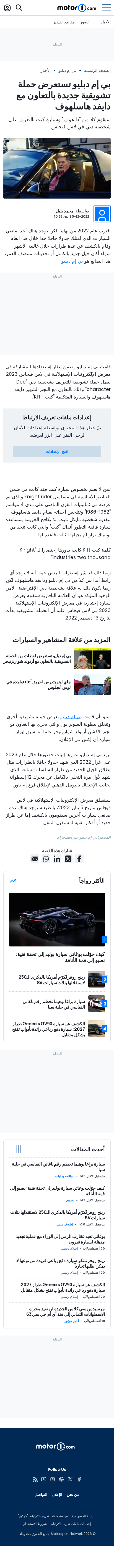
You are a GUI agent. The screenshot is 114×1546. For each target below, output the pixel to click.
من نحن (73, 1494)
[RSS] (35, 1479)
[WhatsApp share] (46, 858)
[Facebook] (79, 1479)
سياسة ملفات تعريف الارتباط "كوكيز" (43, 1516)
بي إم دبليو (67, 70)
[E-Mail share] (35, 858)
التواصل (41, 1494)
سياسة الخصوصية (84, 1516)
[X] (70, 1479)
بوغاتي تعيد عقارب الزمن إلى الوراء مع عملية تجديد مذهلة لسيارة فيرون (60, 1239)
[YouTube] (43, 1479)
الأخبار (106, 21)
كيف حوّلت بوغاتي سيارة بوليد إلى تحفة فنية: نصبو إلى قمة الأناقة (57, 1191)
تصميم (70, 1200)
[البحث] (19, 7)
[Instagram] (52, 1479)
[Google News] (61, 1479)
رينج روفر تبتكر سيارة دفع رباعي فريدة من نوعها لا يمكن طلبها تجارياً (60, 1263)
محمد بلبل (65, 211)
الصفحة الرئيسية (97, 70)
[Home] (76, 8)
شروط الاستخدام (35, 1524)
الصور (85, 21)
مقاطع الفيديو (64, 21)
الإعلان (57, 1494)
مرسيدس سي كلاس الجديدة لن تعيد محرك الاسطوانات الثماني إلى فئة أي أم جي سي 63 (65, 1311)
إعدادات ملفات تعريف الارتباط (70, 1524)
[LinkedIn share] (57, 858)
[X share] (68, 858)
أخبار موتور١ (71, 1321)
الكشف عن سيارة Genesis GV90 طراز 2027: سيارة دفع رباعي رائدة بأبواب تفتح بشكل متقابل (62, 1287)
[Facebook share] (79, 858)
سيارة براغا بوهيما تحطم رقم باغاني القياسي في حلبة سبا (58, 1166)
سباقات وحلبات (64, 1176)
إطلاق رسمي (64, 1224)
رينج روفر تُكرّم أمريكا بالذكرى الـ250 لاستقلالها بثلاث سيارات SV (57, 1215)
